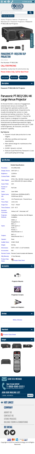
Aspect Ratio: (5, 184)
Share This (23, 77)
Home (3, 20)
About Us (8, 412)
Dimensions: (4, 247)
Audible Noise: (5, 242)
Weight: (3, 245)
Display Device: (5, 170)
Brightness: (4, 173)
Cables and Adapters (17, 307)
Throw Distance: (5, 207)
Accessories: (5, 250)
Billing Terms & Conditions (16, 422)
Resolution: (4, 168)
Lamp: (3, 191)
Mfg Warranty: (5, 256)
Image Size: (4, 204)
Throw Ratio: (4, 202)
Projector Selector (12, 20)
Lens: (2, 199)
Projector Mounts (17, 281)
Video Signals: (5, 180)
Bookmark (14, 77)
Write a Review (4, 60)
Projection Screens (17, 295)
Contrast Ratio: (5, 176)
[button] (32, 41)
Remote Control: (5, 253)
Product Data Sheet (19, 260)
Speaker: (3, 239)
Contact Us (9, 415)
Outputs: (3, 235)
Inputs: (3, 225)
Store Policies (10, 419)
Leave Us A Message (15, 379)
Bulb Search (8, 16)
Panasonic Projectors (18, 22)
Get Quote (5, 77)
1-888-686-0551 (15, 386)
